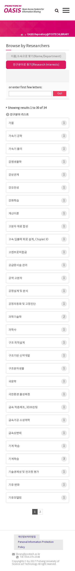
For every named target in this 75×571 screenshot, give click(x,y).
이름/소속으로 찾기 (36, 56)
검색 (57, 11)
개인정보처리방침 (27, 537)
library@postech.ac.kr (28, 554)
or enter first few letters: (25, 87)
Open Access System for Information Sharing (24, 9)
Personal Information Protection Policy (36, 545)
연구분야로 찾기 (36, 64)
